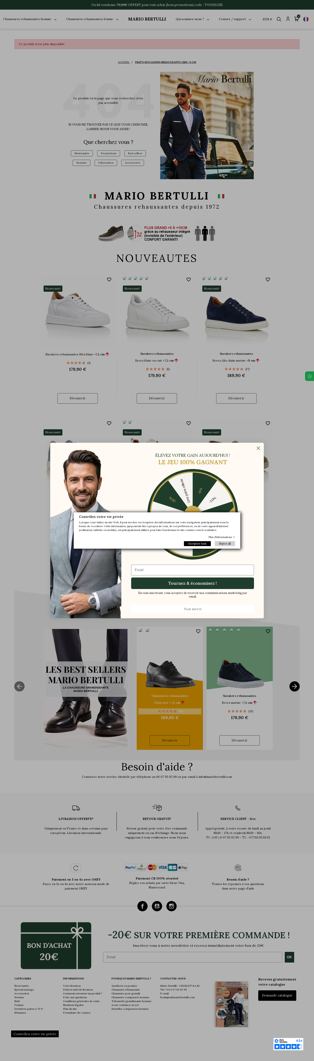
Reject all (225, 543)
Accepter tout (197, 543)
